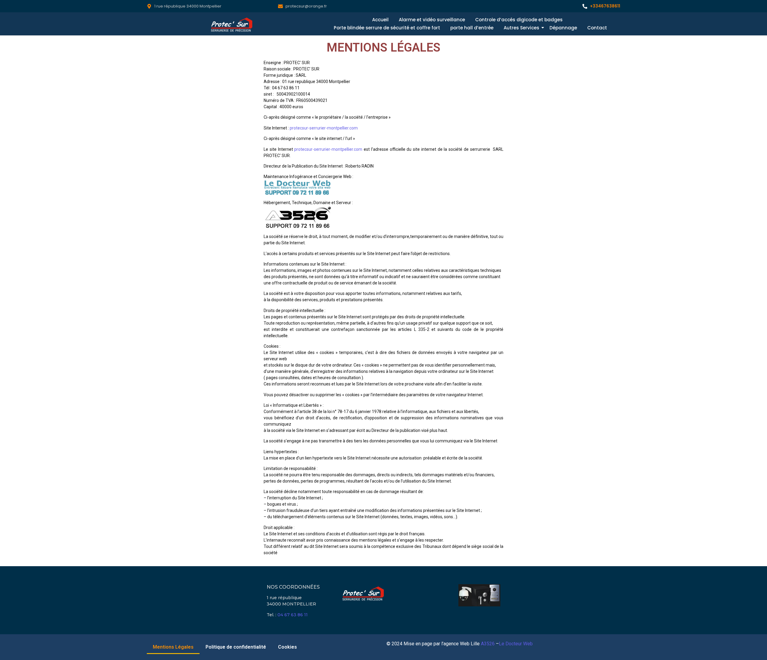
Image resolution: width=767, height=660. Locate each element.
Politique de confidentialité (236, 647)
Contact (597, 28)
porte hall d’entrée (471, 28)
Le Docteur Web (516, 644)
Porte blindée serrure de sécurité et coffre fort (387, 28)
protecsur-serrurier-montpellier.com (324, 128)
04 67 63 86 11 (292, 614)
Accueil (380, 19)
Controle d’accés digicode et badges (519, 19)
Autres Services (521, 28)
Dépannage (563, 28)
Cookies (287, 647)
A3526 (488, 644)
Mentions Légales (173, 647)
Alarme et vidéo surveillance (432, 19)
